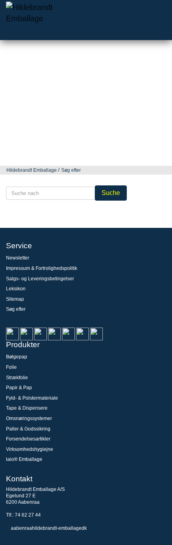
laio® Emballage (24, 459)
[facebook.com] (40, 333)
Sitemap (15, 299)
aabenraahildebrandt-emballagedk (49, 528)
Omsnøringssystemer (29, 418)
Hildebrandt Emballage (31, 170)
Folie (11, 367)
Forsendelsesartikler (28, 438)
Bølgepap (16, 356)
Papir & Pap (19, 387)
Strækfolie (17, 377)
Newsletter (17, 257)
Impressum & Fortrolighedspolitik (41, 268)
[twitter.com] (96, 333)
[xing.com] (82, 333)
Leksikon (16, 288)
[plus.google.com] (54, 333)
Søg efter (71, 170)
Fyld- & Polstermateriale (32, 398)
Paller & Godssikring (28, 428)
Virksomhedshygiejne (29, 449)
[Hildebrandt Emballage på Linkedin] (12, 333)
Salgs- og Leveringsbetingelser (40, 278)
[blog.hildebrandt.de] (26, 333)
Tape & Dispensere (27, 408)
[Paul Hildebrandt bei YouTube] (68, 333)
